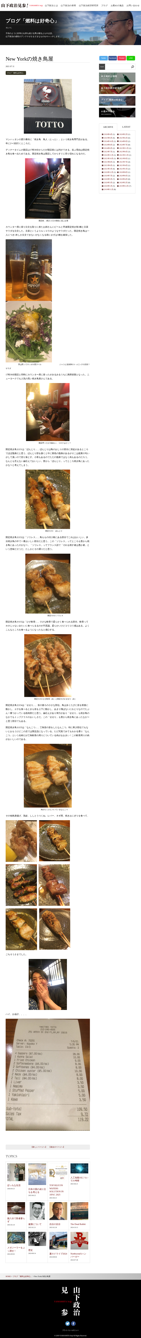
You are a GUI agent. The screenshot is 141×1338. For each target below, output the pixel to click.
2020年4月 (123, 179)
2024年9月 (123, 141)
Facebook (112, 58)
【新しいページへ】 (39, 1147)
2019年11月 (108, 189)
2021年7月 (123, 162)
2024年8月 (108, 145)
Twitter (103, 58)
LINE (131, 58)
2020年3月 (108, 183)
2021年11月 (124, 155)
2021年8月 (108, 162)
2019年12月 (124, 186)
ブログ (104, 5)
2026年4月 (108, 134)
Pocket (121, 58)
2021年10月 (108, 159)
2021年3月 (108, 169)
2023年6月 (123, 152)
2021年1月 (123, 169)
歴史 (30, 1250)
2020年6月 (123, 176)
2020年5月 (108, 179)
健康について (35, 1224)
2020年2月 (123, 183)
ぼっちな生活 (14, 1185)
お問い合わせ (133, 5)
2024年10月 (108, 141)
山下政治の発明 (68, 5)
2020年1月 (108, 186)
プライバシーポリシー (70, 1330)
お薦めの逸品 (117, 5)
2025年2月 (123, 138)
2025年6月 (108, 138)
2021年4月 (123, 165)
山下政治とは (51, 5)
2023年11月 (124, 148)
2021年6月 (108, 165)
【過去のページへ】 (57, 1147)
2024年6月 (108, 148)
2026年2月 (123, 134)
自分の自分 (54, 1224)
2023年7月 (108, 152)
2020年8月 (123, 172)
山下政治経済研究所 (88, 5)
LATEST (126, 127)
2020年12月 (108, 172)
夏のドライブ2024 (58, 1254)
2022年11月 (108, 155)
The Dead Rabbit (78, 1224)
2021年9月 (123, 159)
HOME (8, 1276)
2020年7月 (108, 176)
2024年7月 (123, 145)
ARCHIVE (108, 127)
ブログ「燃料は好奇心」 (16, 73)
